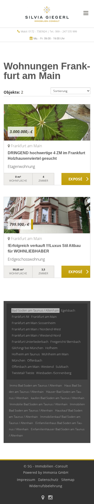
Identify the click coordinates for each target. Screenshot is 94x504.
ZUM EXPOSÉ (76, 179)
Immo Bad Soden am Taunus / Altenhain (36, 385)
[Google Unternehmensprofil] (42, 498)
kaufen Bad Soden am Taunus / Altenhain (57, 398)
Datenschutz (48, 479)
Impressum (26, 479)
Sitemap (67, 479)
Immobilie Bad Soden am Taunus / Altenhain (38, 404)
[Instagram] (50, 498)
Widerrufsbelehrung (45, 486)
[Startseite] (47, 13)
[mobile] (85, 13)
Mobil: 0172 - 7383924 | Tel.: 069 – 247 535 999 (49, 31)
